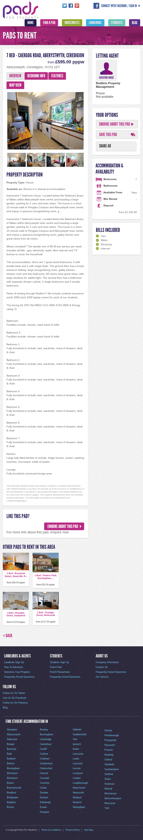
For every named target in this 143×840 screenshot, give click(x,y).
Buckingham (46, 734)
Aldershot (12, 739)
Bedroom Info (36, 75)
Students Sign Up (59, 662)
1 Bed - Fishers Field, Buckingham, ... (46, 576)
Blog (134, 22)
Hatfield (77, 729)
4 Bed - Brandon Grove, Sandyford (16, 614)
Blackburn (12, 773)
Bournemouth (14, 787)
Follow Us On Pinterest (15, 702)
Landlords (95, 22)
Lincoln (76, 768)
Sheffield (109, 764)
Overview (15, 75)
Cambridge (45, 739)
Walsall (108, 788)
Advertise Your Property (17, 672)
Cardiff (43, 749)
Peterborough (111, 735)
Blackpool (12, 778)
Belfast (11, 763)
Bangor (11, 744)
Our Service (102, 676)
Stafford (108, 774)
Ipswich (77, 744)
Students (117, 22)
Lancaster (78, 753)
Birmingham (13, 768)
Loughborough (80, 782)
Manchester (79, 787)
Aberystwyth (13, 734)
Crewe (43, 787)
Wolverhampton (112, 798)
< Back (7, 635)
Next (90, 120)
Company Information (107, 662)
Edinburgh (45, 802)
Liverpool (77, 773)
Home (30, 22)
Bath (9, 753)
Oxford (108, 730)
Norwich (77, 802)
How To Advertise (13, 667)
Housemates (72, 22)
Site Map (88, 830)
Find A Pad (49, 22)
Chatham (45, 758)
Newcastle (78, 792)
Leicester (78, 763)
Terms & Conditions (51, 830)
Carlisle (44, 753)
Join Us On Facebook (14, 697)
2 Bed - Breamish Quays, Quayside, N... (16, 574)
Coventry (45, 782)
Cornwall (44, 778)
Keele (76, 749)
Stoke (107, 779)
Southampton (111, 769)
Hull (75, 739)
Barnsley (11, 749)
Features (57, 75)
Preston (108, 749)
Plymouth (109, 745)
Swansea (109, 783)
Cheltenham (46, 763)
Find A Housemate (60, 672)
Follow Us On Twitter (14, 693)
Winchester (110, 793)
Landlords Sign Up (14, 662)
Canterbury (46, 744)
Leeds (76, 758)
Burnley (44, 729)
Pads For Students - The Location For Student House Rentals (21, 9)
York (106, 808)
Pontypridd (110, 740)
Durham (44, 797)
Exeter (43, 807)
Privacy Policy (73, 830)
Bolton (10, 782)
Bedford (11, 758)
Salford (108, 759)
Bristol (10, 807)
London (77, 778)
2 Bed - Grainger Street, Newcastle (45, 613)
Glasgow (44, 812)
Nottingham (79, 807)
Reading (108, 754)
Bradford (11, 792)
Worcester (109, 803)
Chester (44, 773)
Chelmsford (46, 768)
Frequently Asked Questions (19, 676)
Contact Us (102, 667)
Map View (15, 85)
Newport (77, 797)
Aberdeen (12, 729)
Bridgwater (12, 797)
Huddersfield (79, 734)
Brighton (11, 802)
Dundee (44, 792)
